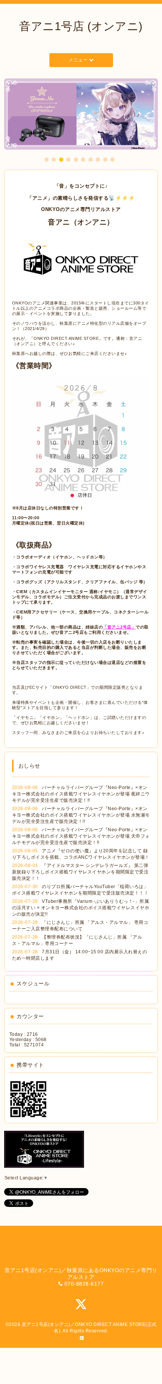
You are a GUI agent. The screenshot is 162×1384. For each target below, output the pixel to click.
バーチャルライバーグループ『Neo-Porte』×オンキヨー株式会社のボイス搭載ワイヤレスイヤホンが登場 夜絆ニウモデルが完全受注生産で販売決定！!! (81, 794)
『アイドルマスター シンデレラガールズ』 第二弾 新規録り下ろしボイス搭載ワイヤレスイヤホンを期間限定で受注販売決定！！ (80, 872)
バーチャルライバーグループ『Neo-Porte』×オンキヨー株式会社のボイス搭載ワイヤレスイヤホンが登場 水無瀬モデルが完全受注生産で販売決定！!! (81, 815)
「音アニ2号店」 (119, 627)
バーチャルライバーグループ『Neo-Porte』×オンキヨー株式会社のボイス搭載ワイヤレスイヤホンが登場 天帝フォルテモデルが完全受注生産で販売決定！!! (81, 836)
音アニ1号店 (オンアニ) (81, 26)
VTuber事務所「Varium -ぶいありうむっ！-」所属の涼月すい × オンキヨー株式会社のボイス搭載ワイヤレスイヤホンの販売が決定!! (81, 908)
